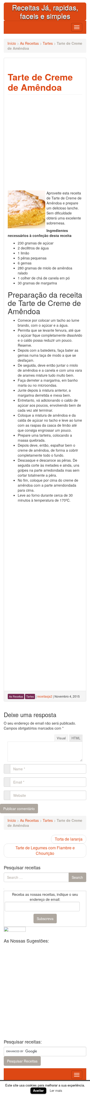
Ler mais (56, 1090)
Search (77, 877)
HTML (76, 738)
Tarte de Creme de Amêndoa (40, 81)
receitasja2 (44, 696)
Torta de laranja (68, 839)
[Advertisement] (45, 550)
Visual (61, 738)
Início (12, 43)
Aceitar (38, 1090)
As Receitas (29, 43)
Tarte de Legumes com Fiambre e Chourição (45, 850)
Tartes (48, 43)
